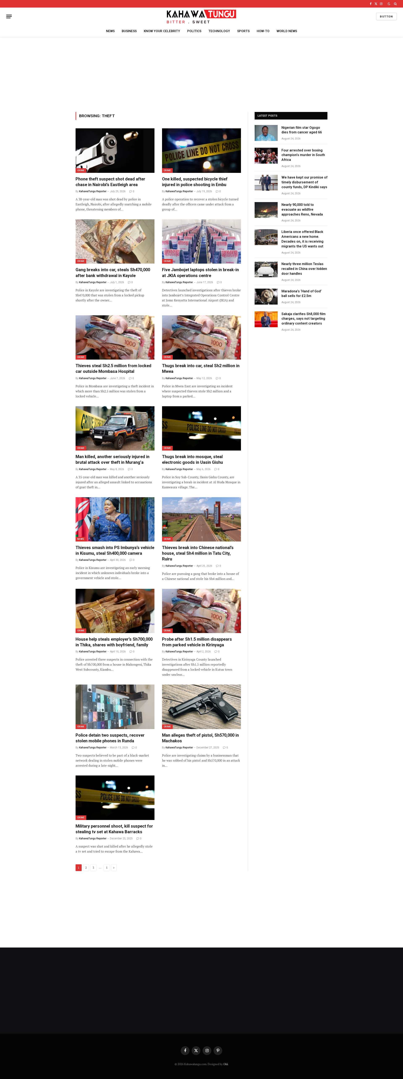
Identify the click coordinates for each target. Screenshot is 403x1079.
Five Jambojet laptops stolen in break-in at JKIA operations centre (200, 272)
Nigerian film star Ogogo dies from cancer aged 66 (301, 130)
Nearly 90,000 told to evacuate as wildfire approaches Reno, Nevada (302, 209)
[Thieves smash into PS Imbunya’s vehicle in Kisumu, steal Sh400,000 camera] (115, 519)
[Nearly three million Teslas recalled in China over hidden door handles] (266, 269)
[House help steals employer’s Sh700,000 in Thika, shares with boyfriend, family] (115, 611)
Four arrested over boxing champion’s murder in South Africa (303, 155)
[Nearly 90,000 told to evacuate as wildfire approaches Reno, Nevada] (266, 210)
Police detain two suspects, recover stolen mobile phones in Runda (110, 738)
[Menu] (9, 16)
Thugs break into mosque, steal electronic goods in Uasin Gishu (192, 459)
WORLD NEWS (287, 31)
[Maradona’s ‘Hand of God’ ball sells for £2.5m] (266, 297)
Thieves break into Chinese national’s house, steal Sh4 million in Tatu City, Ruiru (198, 553)
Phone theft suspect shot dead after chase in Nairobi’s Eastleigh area (110, 181)
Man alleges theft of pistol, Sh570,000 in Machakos (200, 738)
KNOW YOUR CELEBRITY (162, 31)
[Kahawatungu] (201, 16)
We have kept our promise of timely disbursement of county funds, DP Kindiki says (304, 182)
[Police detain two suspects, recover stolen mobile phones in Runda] (115, 707)
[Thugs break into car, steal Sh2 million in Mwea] (201, 337)
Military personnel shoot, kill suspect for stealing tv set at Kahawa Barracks (114, 829)
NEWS (110, 31)
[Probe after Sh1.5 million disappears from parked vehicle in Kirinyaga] (201, 611)
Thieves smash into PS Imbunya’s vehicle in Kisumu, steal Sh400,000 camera (115, 550)
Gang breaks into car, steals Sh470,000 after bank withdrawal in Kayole (113, 272)
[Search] (395, 4)
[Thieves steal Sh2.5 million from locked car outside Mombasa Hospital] (115, 337)
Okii (225, 1064)
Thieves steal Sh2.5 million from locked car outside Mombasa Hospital (113, 368)
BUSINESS (129, 31)
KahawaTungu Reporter (92, 191)
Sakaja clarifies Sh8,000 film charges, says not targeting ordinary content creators (303, 319)
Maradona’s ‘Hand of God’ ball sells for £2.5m (301, 293)
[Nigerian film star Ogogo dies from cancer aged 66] (266, 133)
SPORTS (243, 31)
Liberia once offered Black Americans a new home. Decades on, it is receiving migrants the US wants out (302, 239)
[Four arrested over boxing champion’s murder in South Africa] (266, 156)
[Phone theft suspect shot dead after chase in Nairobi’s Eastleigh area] (115, 150)
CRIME (81, 170)
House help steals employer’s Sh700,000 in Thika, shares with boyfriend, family (114, 642)
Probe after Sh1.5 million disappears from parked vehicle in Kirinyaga (197, 642)
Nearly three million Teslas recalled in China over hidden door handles (304, 269)
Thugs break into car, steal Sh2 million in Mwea (200, 368)
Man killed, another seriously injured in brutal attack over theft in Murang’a (112, 459)
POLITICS (194, 31)
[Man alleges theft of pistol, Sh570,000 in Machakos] (201, 707)
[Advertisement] (201, 73)
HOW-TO (263, 31)
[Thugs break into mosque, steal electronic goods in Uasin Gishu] (201, 428)
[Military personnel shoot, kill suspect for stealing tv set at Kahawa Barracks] (115, 797)
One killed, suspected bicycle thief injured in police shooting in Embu (195, 181)
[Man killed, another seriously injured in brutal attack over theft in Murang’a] (115, 428)
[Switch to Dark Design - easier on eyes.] (389, 3)
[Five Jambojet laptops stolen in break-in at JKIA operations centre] (201, 241)
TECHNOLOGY (219, 31)
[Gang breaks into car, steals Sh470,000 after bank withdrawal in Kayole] (115, 241)
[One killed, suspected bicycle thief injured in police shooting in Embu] (201, 150)
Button (386, 16)
